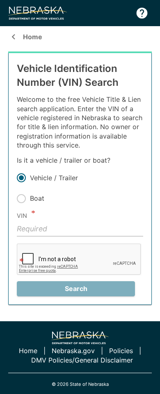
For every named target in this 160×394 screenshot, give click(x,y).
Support (142, 13)
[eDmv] (80, 337)
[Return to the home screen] (41, 13)
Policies (121, 351)
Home (25, 37)
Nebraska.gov (73, 351)
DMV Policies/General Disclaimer (82, 360)
